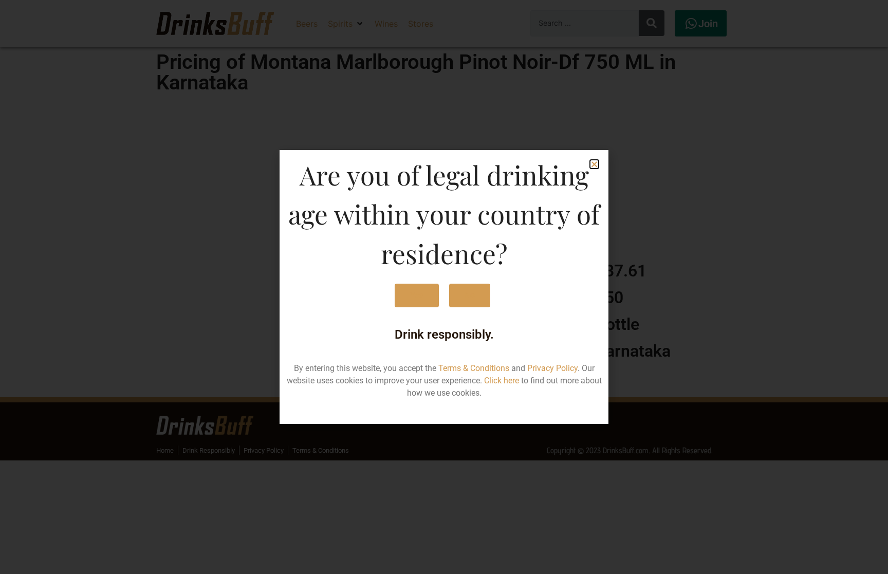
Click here (501, 380)
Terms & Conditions (473, 368)
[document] (444, 287)
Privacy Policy (552, 368)
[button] (594, 164)
